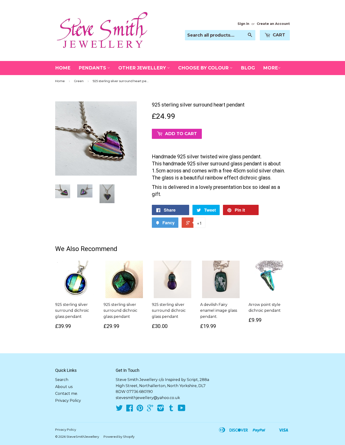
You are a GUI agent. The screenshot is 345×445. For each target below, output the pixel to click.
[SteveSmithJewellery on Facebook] (129, 409)
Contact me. (66, 393)
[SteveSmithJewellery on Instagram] (160, 409)
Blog (248, 68)
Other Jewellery (142, 68)
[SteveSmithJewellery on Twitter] (119, 409)
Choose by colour (204, 68)
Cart (278, 35)
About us (64, 386)
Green (79, 81)
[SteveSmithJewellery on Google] (150, 409)
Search (61, 379)
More (270, 68)
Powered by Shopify (119, 436)
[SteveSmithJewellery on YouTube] (181, 409)
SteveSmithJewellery (82, 436)
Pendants (93, 68)
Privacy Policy (68, 400)
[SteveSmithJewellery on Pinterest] (139, 409)
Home (62, 68)
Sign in (243, 24)
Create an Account (273, 24)
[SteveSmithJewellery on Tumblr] (171, 409)
